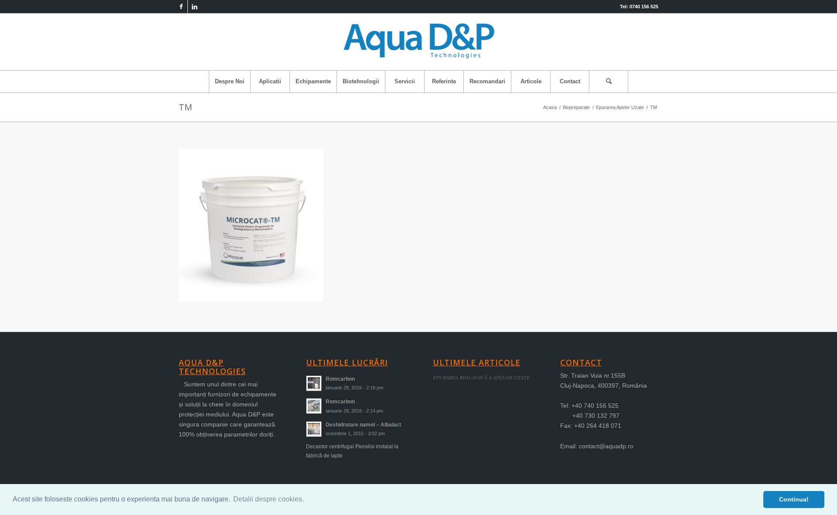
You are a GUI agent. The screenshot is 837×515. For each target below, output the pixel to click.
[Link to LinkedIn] (194, 6)
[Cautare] (608, 81)
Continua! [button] (794, 499)
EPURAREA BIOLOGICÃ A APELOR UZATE (481, 377)
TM (185, 107)
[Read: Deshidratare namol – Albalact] (314, 429)
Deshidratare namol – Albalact (363, 425)
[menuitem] (229, 81)
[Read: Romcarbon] (314, 383)
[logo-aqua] (418, 42)
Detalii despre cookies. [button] (268, 499)
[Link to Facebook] (181, 6)
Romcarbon (340, 379)
